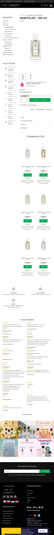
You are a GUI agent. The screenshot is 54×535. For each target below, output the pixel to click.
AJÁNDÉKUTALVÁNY (7, 52)
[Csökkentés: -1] (22, 100)
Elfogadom (43, 530)
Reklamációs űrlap (7, 520)
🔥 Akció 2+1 (5, 23)
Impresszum (30, 493)
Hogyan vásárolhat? (31, 497)
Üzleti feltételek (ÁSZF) (8, 513)
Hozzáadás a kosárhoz (40, 99)
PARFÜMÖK (5, 25)
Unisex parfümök (8, 31)
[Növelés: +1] (27, 100)
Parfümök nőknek (9, 27)
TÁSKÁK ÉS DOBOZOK (8, 54)
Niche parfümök (8, 33)
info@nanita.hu (10, 492)
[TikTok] (11, 496)
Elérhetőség (9, 1)
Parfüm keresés (18, 1)
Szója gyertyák (8, 42)
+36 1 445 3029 (9, 486)
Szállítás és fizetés (7, 516)
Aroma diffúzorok (9, 44)
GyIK (2, 1)
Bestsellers (7, 48)
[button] (28, 173)
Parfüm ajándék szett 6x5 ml (11, 37)
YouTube (15, 496)
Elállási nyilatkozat (7, 523)
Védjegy (29, 500)
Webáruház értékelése (29, 1)
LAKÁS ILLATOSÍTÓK (7, 39)
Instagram (7, 496)
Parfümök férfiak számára (11, 29)
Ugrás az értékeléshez (38, 15)
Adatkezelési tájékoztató (8, 511)
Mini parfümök (8, 35)
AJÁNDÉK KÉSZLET (7, 46)
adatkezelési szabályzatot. (39, 475)
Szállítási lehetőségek (27, 92)
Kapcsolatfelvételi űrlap (8, 518)
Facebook (4, 496)
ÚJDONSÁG (5, 20)
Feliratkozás (45, 471)
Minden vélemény (27, 414)
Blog (28, 502)
